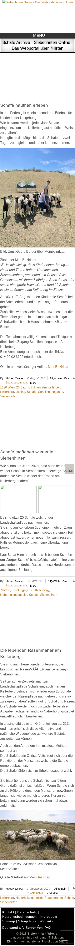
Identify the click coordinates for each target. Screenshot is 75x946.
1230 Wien (7, 387)
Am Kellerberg (51, 387)
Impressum (48, 916)
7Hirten (36, 387)
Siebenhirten (8, 396)
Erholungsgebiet (23, 590)
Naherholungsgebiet (13, 594)
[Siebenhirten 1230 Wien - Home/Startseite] (37, 15)
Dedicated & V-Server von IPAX (26, 927)
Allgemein (56, 378)
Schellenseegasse (50, 391)
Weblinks (47, 921)
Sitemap (8, 921)
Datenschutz (27, 912)
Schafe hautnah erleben (24, 105)
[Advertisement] (37, 72)
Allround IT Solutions (50, 937)
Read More (52, 893)
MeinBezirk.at (58, 367)
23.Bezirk (22, 387)
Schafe (31, 391)
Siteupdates (27, 921)
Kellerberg (7, 391)
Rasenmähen (53, 897)
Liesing (20, 391)
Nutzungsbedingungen (19, 916)
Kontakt (8, 912)
